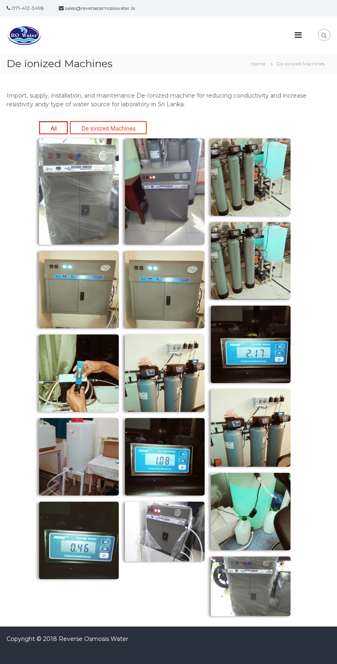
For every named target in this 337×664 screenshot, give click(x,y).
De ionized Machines (108, 128)
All (54, 128)
